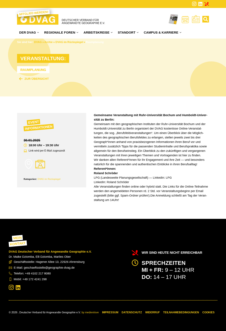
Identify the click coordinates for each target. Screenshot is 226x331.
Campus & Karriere (161, 32)
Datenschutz (132, 312)
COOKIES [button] (208, 312)
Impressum (110, 312)
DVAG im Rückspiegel (69, 42)
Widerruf (152, 312)
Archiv (48, 42)
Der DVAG (27, 32)
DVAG (38, 42)
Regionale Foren (59, 32)
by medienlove (90, 312)
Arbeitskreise (97, 32)
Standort (127, 32)
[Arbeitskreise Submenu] (112, 32)
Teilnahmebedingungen (181, 312)
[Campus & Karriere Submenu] (180, 32)
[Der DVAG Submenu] (38, 32)
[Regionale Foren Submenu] (77, 32)
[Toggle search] (205, 19)
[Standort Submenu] (138, 32)
